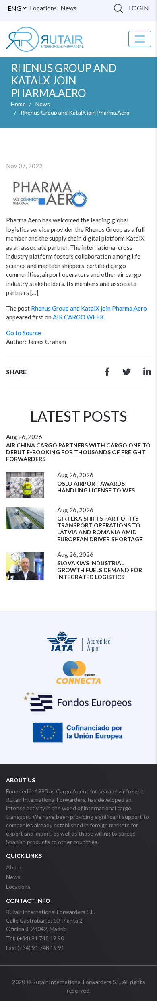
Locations (43, 8)
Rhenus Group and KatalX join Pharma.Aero (89, 308)
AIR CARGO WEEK (78, 317)
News (68, 8)
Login (139, 8)
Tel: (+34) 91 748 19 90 (35, 938)
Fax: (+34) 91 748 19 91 (35, 947)
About (14, 867)
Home (18, 104)
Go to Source (23, 332)
